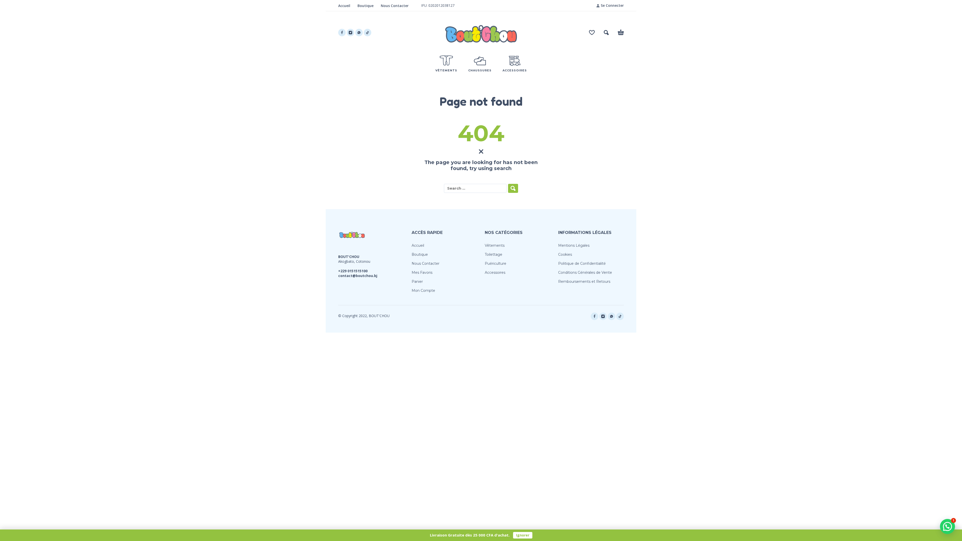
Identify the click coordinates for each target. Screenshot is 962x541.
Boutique (365, 5)
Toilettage (493, 254)
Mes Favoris (422, 272)
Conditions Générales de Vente (585, 272)
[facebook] (342, 32)
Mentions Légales (573, 245)
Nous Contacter (395, 5)
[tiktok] (367, 32)
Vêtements (495, 245)
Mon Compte (423, 290)
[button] (606, 32)
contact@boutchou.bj (357, 275)
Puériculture (495, 263)
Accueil (344, 5)
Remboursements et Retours (584, 281)
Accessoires (495, 272)
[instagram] (350, 32)
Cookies (565, 254)
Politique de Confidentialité (582, 263)
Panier (417, 281)
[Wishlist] (592, 32)
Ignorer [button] (522, 535)
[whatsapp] (359, 32)
